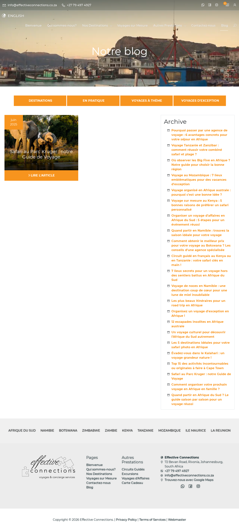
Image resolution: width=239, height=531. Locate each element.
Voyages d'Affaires (135, 478)
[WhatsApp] (202, 5)
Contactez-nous (98, 483)
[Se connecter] (235, 5)
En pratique (94, 100)
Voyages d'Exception (200, 100)
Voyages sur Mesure (101, 478)
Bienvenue (94, 465)
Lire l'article (43, 175)
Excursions (130, 474)
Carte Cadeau (132, 483)
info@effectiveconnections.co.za (189, 475)
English (16, 15)
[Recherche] (233, 25)
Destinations (40, 100)
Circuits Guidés (133, 469)
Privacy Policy (126, 519)
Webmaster (177, 519)
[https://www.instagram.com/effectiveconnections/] (216, 5)
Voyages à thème (147, 100)
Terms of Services (152, 519)
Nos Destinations (99, 474)
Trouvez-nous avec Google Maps (189, 480)
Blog (89, 487)
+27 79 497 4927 (177, 471)
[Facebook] (209, 5)
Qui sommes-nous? (101, 469)
